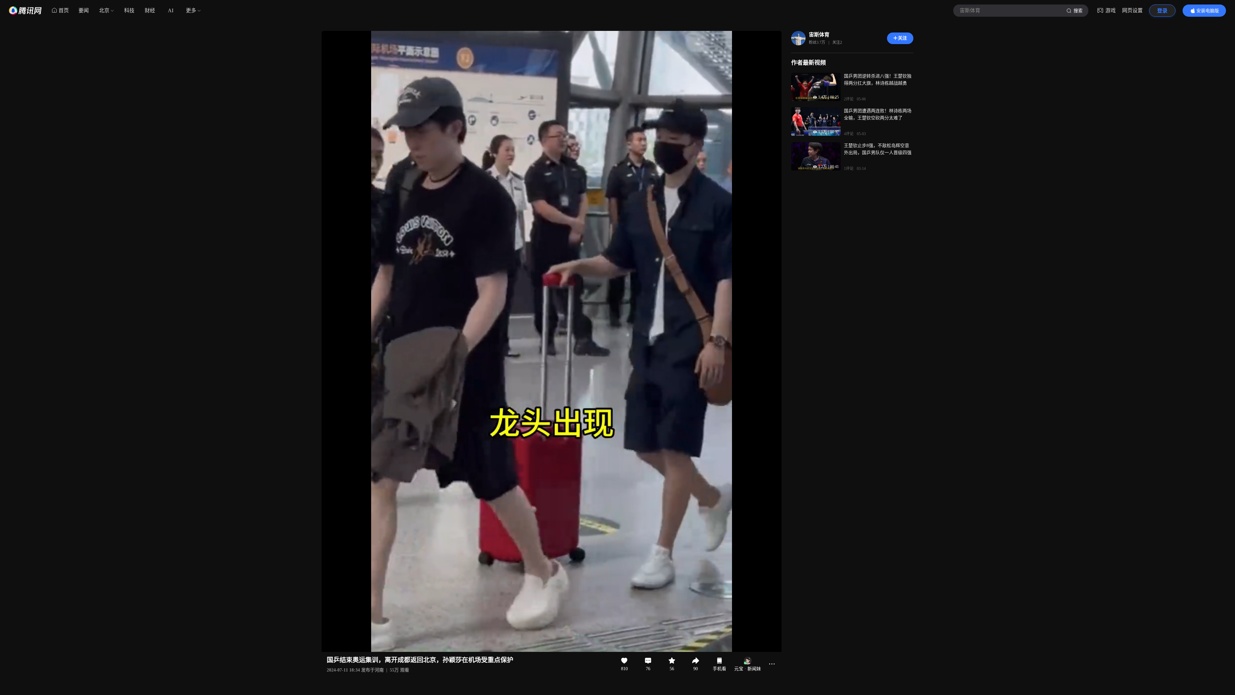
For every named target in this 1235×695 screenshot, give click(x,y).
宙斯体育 (819, 34)
